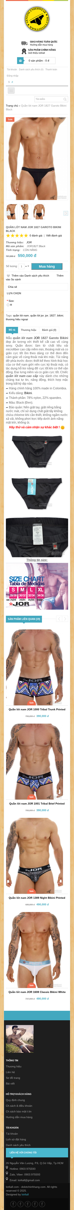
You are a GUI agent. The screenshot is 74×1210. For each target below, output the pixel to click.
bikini (60, 315)
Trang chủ (12, 105)
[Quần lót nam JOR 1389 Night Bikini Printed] (34, 821)
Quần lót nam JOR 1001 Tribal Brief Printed (37, 803)
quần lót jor (37, 315)
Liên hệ (10, 1072)
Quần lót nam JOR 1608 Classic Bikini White (37, 991)
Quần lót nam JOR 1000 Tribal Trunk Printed (37, 709)
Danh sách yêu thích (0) (31, 69)
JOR (29, 242)
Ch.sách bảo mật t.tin (18, 1111)
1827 (53, 315)
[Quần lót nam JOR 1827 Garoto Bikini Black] (12, 212)
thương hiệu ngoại (17, 319)
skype (42, 1204)
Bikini (28, 393)
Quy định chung (15, 1100)
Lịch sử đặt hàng (16, 1139)
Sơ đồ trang (13, 1077)
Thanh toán (51, 69)
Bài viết (10, 1083)
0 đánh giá (36, 235)
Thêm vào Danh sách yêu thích (30, 275)
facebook (13, 1204)
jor (46, 315)
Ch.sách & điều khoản (19, 1105)
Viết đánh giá (54, 235)
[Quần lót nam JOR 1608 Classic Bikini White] (34, 915)
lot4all (25, 1194)
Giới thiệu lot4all (36, 53)
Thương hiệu (28, 330)
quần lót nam (21, 315)
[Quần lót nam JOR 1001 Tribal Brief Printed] (34, 727)
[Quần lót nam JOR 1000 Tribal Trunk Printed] (34, 632)
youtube (35, 1204)
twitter (20, 1204)
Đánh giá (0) (49, 330)
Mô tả (12, 329)
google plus (28, 1204)
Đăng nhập (12, 75)
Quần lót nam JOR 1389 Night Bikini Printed (37, 897)
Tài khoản (12, 69)
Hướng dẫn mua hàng (41, 44)
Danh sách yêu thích (18, 1145)
